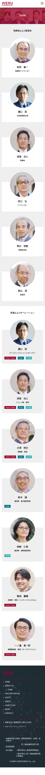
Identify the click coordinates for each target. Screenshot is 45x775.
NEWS (7, 709)
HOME (7, 682)
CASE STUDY (10, 705)
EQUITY (8, 698)
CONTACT (9, 713)
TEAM (10, 690)
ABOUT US (9, 686)
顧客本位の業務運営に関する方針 (18, 722)
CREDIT (8, 701)
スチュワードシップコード (15, 726)
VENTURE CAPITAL (12, 694)
